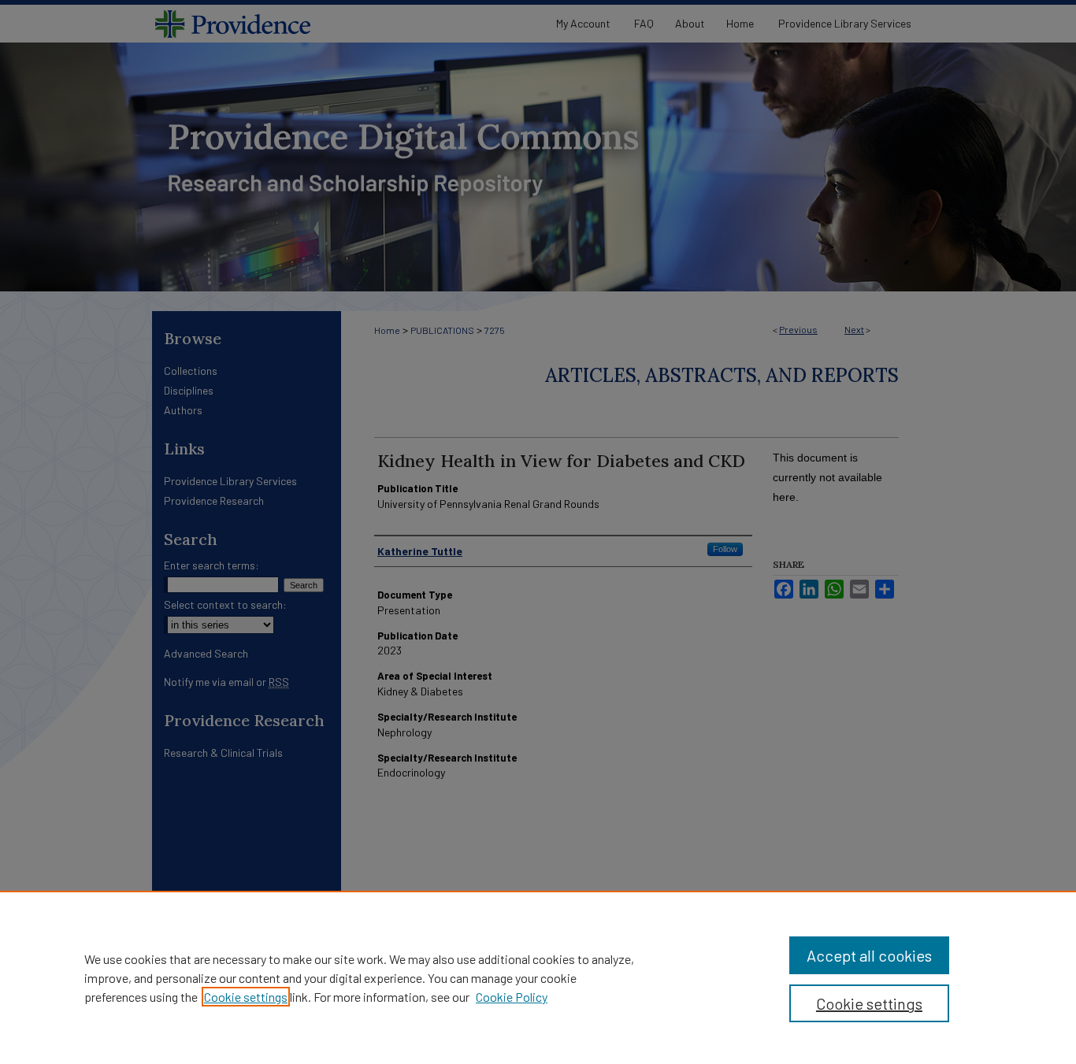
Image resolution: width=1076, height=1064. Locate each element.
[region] (538, 977)
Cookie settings (246, 996)
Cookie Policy (511, 996)
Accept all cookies (869, 955)
